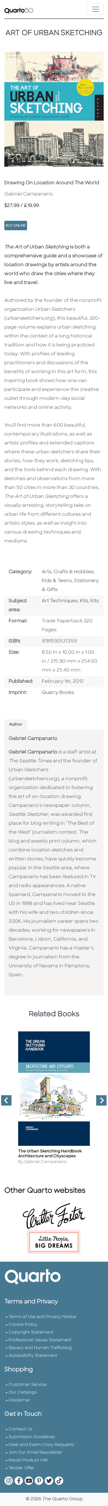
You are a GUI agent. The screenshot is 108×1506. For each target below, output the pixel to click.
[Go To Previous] (4, 1103)
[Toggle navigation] (96, 9)
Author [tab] (15, 724)
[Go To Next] (99, 1103)
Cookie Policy (23, 1325)
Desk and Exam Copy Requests (41, 1445)
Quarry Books (58, 692)
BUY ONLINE (16, 225)
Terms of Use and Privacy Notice (42, 1317)
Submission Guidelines (32, 1437)
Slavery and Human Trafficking (40, 1348)
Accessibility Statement (33, 1356)
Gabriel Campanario (33, 738)
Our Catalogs (23, 1392)
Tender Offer (22, 1468)
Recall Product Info (28, 1460)
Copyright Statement (31, 1332)
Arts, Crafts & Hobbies (68, 572)
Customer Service (27, 1385)
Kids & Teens (57, 581)
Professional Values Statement (40, 1340)
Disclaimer (19, 1400)
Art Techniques (59, 601)
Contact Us (20, 1429)
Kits (84, 601)
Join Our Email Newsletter (35, 1453)
